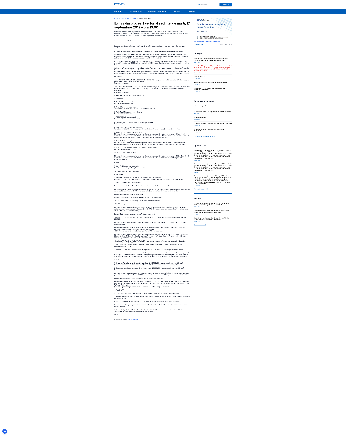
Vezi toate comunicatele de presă (204, 136)
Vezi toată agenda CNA (201, 189)
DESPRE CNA (118, 12)
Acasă (116, 18)
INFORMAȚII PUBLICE (135, 12)
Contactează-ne (133, 319)
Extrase (134, 18)
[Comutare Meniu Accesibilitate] (4, 431)
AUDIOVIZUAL (178, 12)
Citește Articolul (198, 44)
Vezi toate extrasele (200, 225)
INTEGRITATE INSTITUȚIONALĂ (158, 12)
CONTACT (192, 12)
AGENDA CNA (125, 18)
